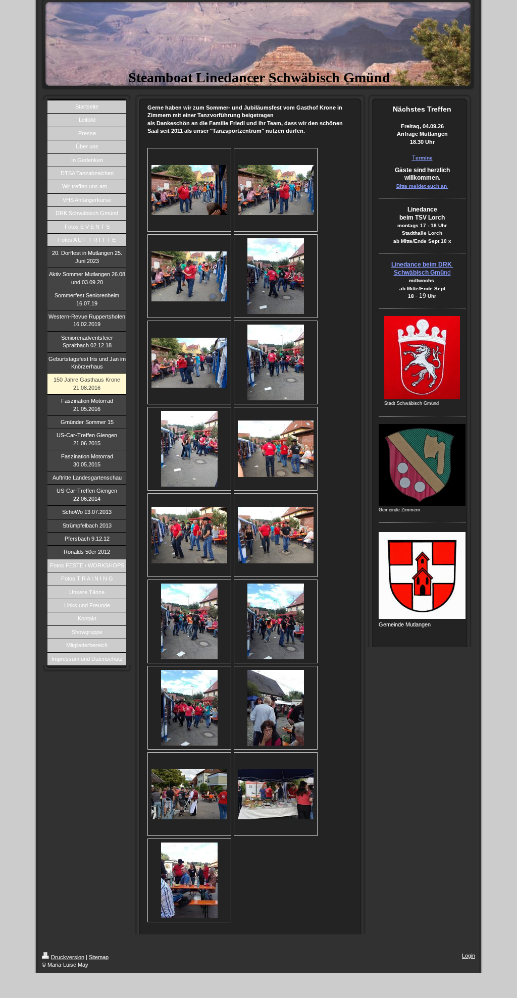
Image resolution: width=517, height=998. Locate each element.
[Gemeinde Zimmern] (422, 465)
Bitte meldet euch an (422, 186)
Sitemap (99, 957)
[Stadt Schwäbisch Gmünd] (422, 357)
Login (468, 956)
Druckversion (67, 957)
